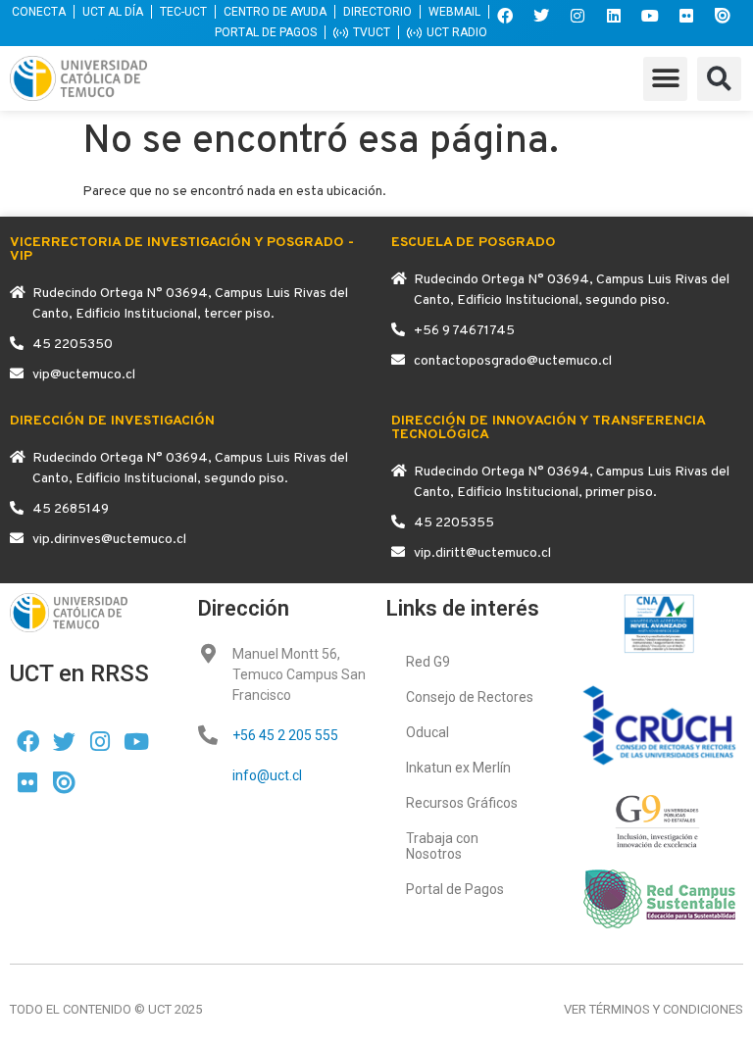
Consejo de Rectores (469, 697)
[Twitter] (541, 15)
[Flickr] (686, 15)
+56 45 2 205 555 (285, 735)
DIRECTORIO (377, 12)
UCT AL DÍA (112, 12)
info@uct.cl (267, 775)
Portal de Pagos (455, 889)
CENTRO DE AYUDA (275, 12)
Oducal (427, 732)
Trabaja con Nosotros (442, 846)
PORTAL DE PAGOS (266, 32)
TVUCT (371, 32)
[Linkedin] (613, 15)
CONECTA (39, 12)
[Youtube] (650, 15)
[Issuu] (722, 15)
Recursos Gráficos (462, 803)
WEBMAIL (454, 12)
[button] (665, 79)
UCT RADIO (457, 32)
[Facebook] (505, 15)
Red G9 (428, 662)
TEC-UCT (183, 12)
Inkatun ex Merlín (458, 767)
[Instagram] (577, 15)
